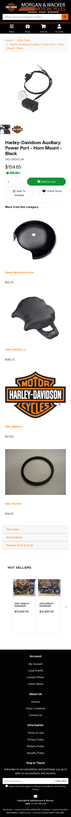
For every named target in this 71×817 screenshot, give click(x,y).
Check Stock (54, 191)
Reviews (11, 545)
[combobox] (32, 17)
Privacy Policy (35, 739)
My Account (36, 664)
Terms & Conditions (44, 786)
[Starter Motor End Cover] (35, 240)
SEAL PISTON (13, 503)
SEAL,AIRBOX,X (14, 426)
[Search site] (65, 17)
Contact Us (35, 715)
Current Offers (35, 677)
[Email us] (35, 796)
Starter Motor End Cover (19, 272)
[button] (19, 193)
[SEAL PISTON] (35, 471)
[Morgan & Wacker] (35, 6)
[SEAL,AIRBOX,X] (35, 394)
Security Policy (35, 753)
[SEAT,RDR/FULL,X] (35, 317)
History (35, 701)
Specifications (14, 537)
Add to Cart (48, 181)
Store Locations (35, 708)
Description (12, 529)
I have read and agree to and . (37, 788)
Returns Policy (35, 746)
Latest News (35, 684)
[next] (66, 607)
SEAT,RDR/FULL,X (15, 349)
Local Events (35, 670)
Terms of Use (35, 732)
